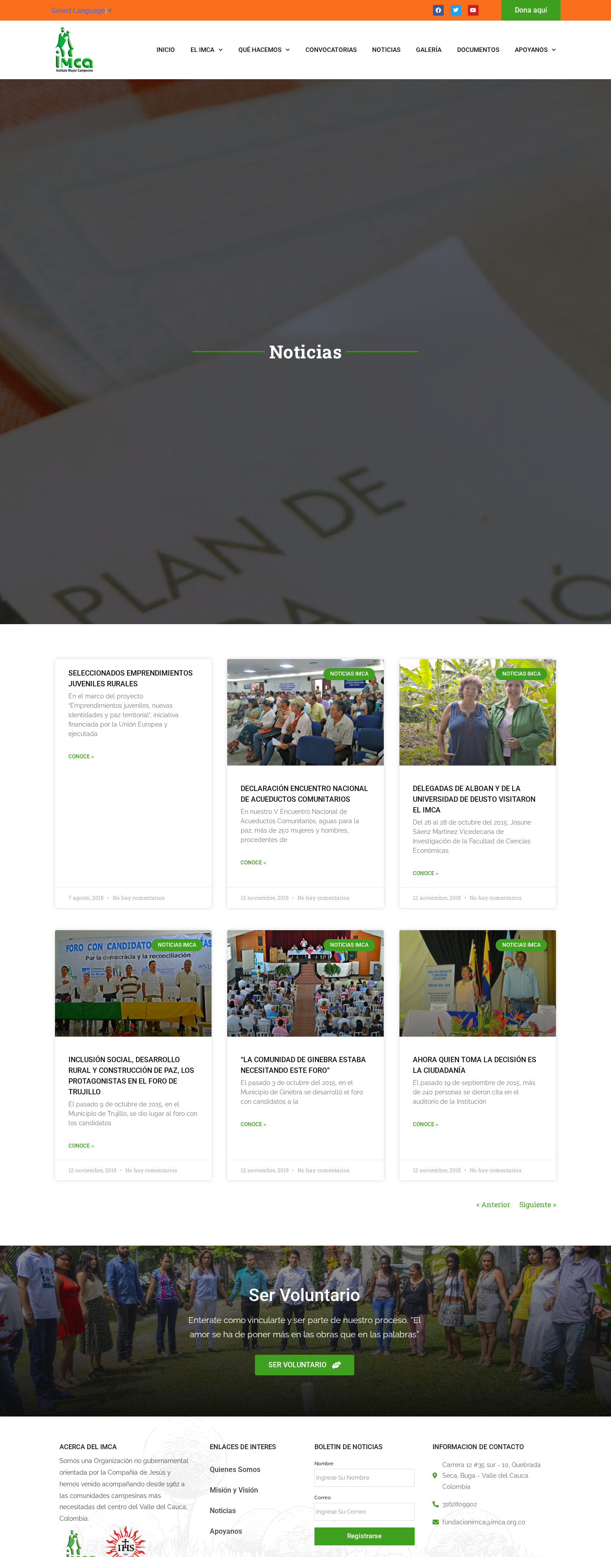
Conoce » (81, 756)
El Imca (202, 49)
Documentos (478, 49)
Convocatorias (331, 49)
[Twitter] (455, 10)
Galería (428, 49)
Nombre (324, 1463)
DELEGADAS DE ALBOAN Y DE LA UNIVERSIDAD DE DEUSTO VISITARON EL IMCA (474, 799)
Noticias (386, 49)
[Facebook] (438, 10)
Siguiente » (537, 1204)
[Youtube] (473, 10)
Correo (322, 1497)
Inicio (166, 49)
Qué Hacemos (259, 49)
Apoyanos (531, 49)
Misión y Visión (234, 1490)
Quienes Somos (235, 1469)
